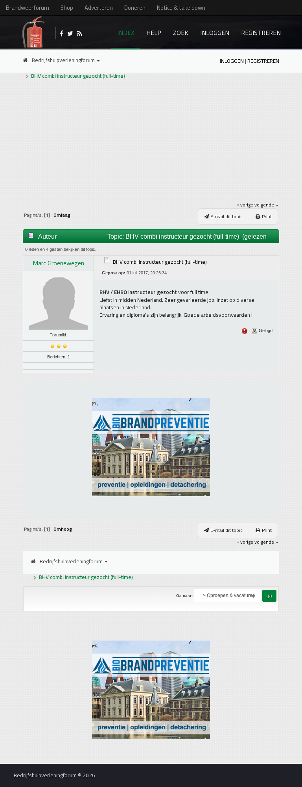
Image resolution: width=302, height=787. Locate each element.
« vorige (244, 204)
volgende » (266, 204)
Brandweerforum (27, 7)
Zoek (180, 32)
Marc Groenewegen (58, 263)
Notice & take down (181, 7)
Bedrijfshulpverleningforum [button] (64, 60)
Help (153, 32)
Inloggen (214, 32)
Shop (67, 7)
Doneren (134, 7)
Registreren (261, 32)
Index (125, 32)
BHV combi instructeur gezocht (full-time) (78, 76)
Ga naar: (184, 595)
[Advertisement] (151, 140)
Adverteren (99, 7)
